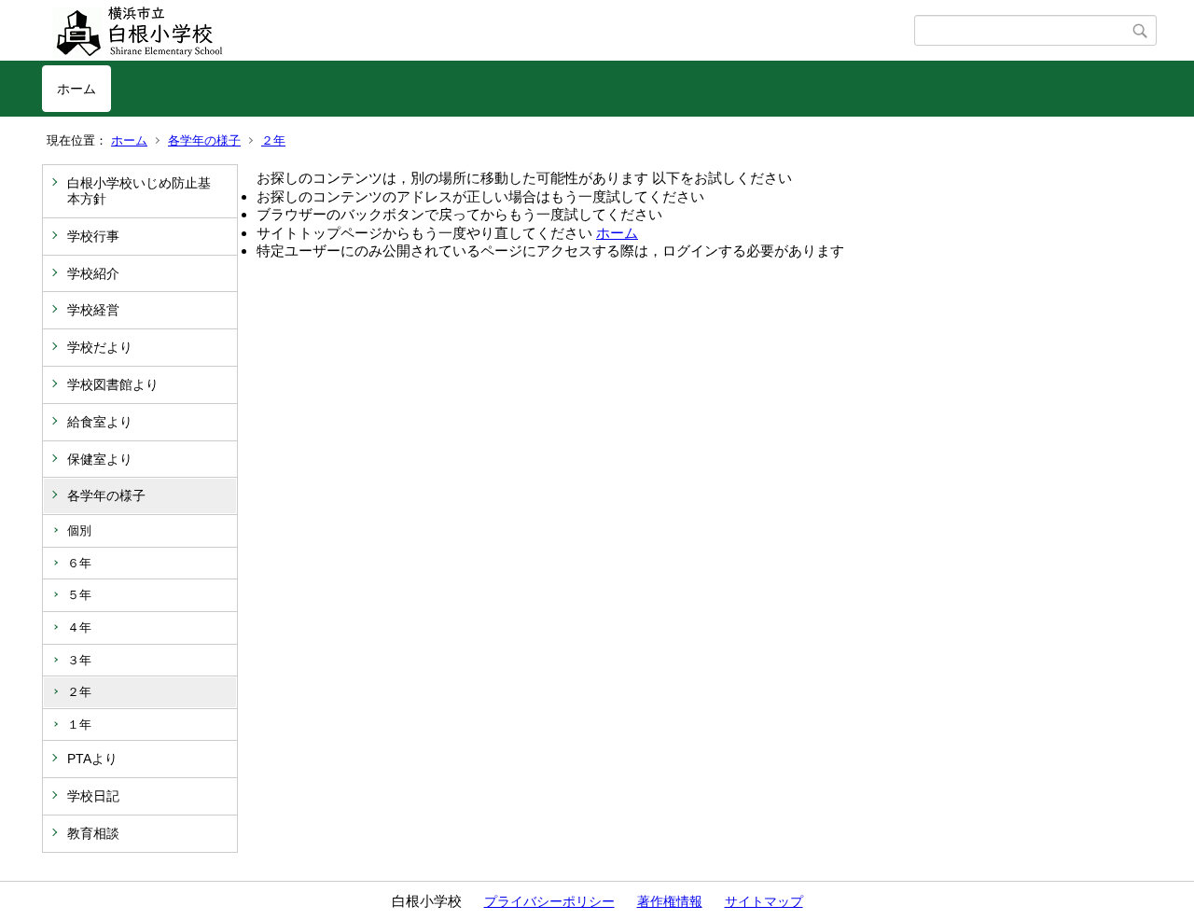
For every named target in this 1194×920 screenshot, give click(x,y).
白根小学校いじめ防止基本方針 (139, 190)
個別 (79, 530)
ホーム (76, 88)
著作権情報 (669, 901)
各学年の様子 (204, 140)
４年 (79, 627)
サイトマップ (764, 901)
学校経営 (93, 309)
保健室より (99, 459)
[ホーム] (478, 31)
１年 (79, 725)
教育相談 (93, 833)
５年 (79, 595)
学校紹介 (93, 273)
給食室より (99, 421)
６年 (79, 563)
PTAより (92, 758)
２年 (273, 140)
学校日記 (93, 795)
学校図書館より (113, 384)
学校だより (99, 347)
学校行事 (93, 236)
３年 (79, 660)
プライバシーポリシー (549, 901)
